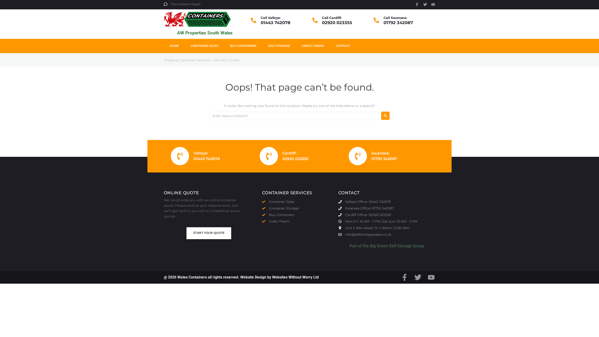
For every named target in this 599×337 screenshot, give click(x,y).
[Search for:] (294, 116)
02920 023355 (337, 22)
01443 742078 (275, 22)
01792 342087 (398, 22)
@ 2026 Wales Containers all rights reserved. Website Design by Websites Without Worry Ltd (241, 277)
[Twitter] (425, 4)
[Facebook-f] (417, 4)
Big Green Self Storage (391, 245)
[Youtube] (433, 4)
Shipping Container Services (187, 60)
